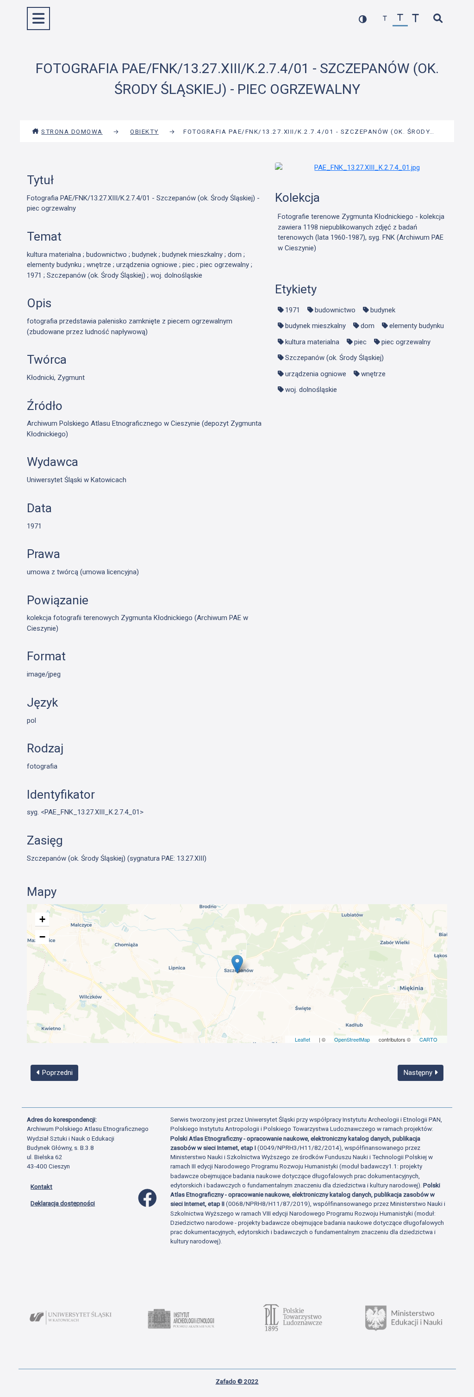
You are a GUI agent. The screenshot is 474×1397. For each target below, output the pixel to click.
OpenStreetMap (352, 1039)
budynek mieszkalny (315, 326)
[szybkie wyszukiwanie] (437, 18)
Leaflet (302, 1039)
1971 (292, 310)
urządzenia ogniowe (315, 374)
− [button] (42, 937)
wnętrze (373, 374)
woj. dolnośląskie (311, 389)
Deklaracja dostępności (63, 1203)
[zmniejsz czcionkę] (385, 18)
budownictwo (335, 310)
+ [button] (42, 919)
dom (367, 326)
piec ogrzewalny (405, 342)
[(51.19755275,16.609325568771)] (237, 964)
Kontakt (41, 1186)
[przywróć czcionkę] (400, 18)
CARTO (428, 1039)
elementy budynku (416, 326)
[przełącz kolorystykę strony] (362, 18)
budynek (382, 310)
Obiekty (144, 131)
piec (360, 342)
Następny (419, 1072)
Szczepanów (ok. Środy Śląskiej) (334, 358)
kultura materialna (312, 342)
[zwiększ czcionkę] (415, 18)
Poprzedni (56, 1072)
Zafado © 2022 (237, 1381)
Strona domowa (72, 131)
